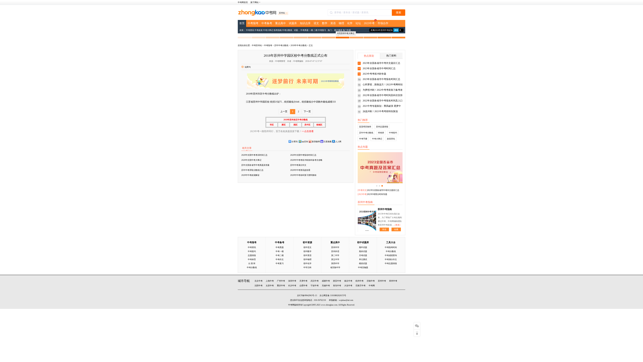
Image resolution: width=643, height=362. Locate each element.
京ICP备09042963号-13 (307, 295)
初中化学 (307, 263)
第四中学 (335, 263)
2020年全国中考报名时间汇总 (303, 155)
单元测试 (363, 259)
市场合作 (383, 23)
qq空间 (305, 141)
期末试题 (363, 251)
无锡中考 (326, 285)
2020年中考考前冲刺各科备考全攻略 (306, 160)
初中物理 (307, 259)
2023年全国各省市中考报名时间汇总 (381, 79)
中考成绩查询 (391, 255)
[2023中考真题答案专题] (380, 167)
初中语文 (307, 247)
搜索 (398, 12)
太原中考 (270, 285)
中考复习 (322, 30)
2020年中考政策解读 (250, 175)
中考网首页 (243, 2)
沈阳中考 (259, 285)
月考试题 (363, 255)
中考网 (372, 285)
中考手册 (363, 139)
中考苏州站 (257, 45)
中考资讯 (250, 30)
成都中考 (326, 281)
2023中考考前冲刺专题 (374, 74)
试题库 (293, 23)
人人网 (338, 141)
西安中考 (337, 281)
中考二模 (280, 255)
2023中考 (369, 23)
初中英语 (307, 255)
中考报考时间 (391, 247)
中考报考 (253, 23)
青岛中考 (337, 285)
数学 (324, 23)
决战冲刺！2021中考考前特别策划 (380, 111)
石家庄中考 (360, 285)
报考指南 (278, 30)
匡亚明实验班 (365, 127)
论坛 (358, 23)
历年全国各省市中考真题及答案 (255, 165)
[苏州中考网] (257, 15)
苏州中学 (335, 247)
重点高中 (280, 23)
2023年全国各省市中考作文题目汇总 (381, 63)
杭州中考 (359, 281)
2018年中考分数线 (299, 45)
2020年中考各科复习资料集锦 (303, 175)
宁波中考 (315, 285)
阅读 (384, 229)
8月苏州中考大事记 (345, 33)
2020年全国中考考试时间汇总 (254, 155)
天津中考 (303, 281)
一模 (311, 30)
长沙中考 (292, 285)
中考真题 (304, 30)
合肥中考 (303, 285)
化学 (349, 23)
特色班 (381, 133)
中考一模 (280, 251)
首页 (242, 23)
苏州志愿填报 (382, 127)
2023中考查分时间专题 (377, 194)
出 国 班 (251, 263)
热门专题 (347, 30)
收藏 (396, 229)
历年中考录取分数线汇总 (252, 170)
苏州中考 (382, 281)
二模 (315, 30)
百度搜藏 (328, 141)
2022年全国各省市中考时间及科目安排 (383, 95)
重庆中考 (281, 285)
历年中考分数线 (281, 45)
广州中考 (281, 281)
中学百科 (307, 267)
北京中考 (259, 281)
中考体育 (252, 259)
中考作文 (362, 190)
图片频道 (338, 30)
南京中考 (348, 281)
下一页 (307, 111)
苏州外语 (335, 251)
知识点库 (305, 23)
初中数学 (307, 251)
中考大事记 (268, 30)
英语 (333, 23)
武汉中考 (315, 281)
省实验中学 (335, 267)
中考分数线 (287, 30)
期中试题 (363, 247)
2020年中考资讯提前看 (300, 170)
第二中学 (335, 255)
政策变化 (391, 139)
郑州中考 (393, 281)
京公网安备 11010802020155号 (332, 295)
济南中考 (371, 281)
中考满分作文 (391, 259)
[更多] (397, 225)
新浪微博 (316, 141)
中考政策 (259, 30)
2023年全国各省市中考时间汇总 (379, 68)
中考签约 (393, 133)
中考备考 (266, 23)
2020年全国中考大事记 (251, 160)
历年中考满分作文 (298, 165)
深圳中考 (292, 281)
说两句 (248, 67)
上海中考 (270, 281)
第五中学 (335, 259)
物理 (341, 23)
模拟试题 (363, 263)
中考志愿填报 (391, 263)
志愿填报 (252, 255)
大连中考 (348, 285)
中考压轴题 (363, 267)
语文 (316, 23)
